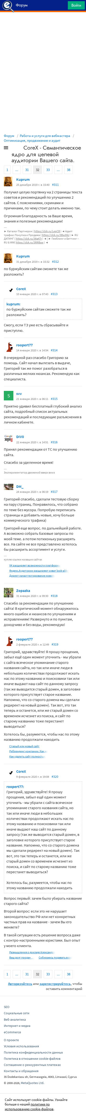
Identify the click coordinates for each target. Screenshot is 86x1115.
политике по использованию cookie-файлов (29, 1106)
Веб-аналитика (15, 1019)
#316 (54, 442)
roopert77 (24, 345)
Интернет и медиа (17, 1026)
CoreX (21, 288)
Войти (76, 5)
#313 (54, 294)
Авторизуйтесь (20, 983)
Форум (9, 135)
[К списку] (14, 148)
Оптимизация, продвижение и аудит (32, 140)
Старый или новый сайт (24, 746)
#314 (54, 350)
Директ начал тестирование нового (32, 575)
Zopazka (23, 590)
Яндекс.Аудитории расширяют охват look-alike (39, 570)
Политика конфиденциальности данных (33, 1052)
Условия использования (21, 1046)
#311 (55, 184)
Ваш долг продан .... (21, 957)
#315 (54, 399)
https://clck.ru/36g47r (29, 238)
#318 (54, 596)
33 (48, 169)
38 (68, 169)
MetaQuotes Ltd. (32, 1083)
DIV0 (20, 436)
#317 (54, 491)
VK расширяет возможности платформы (35, 565)
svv (19, 393)
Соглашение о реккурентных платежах (32, 1065)
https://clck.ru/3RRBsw (29, 242)
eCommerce (12, 1032)
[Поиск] (62, 6)
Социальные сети (16, 1013)
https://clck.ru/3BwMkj (55, 235)
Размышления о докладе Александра (32, 952)
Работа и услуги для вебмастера (45, 135)
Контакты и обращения (21, 1071)
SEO (6, 1007)
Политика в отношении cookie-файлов (32, 1058)
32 (37, 169)
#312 (55, 261)
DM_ (19, 486)
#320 (55, 776)
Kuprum (23, 179)
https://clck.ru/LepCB (47, 231)
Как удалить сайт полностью (27, 756)
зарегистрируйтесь (55, 983)
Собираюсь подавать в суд (55, 957)
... (16, 169)
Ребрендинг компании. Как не (28, 751)
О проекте (11, 1040)
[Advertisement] (43, 24)
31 (27, 169)
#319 (55, 644)
